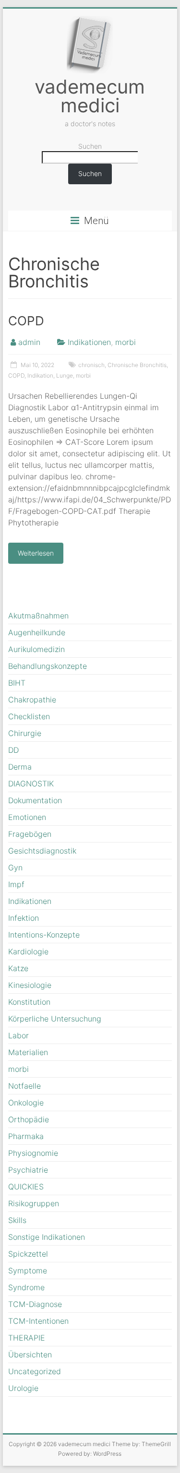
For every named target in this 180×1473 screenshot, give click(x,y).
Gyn (15, 867)
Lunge (64, 375)
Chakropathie (32, 699)
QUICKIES (26, 1186)
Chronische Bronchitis (137, 364)
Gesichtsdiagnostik (42, 850)
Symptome (27, 1270)
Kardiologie (28, 951)
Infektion (23, 918)
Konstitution (29, 1002)
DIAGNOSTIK (31, 783)
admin (29, 342)
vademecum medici (90, 96)
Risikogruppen (33, 1203)
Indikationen (89, 342)
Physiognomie (33, 1153)
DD (13, 750)
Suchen (90, 146)
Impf (16, 884)
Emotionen (27, 817)
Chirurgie (24, 733)
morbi (125, 342)
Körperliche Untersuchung (54, 1018)
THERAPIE (26, 1337)
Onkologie (26, 1102)
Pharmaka (26, 1136)
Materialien (28, 1052)
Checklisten (29, 716)
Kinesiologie (29, 985)
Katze (18, 968)
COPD (26, 320)
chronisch (91, 364)
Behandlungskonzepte (47, 666)
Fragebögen (29, 834)
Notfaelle (24, 1086)
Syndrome (26, 1287)
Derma (20, 767)
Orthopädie (28, 1119)
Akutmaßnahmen (38, 615)
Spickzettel (28, 1254)
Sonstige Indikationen (46, 1237)
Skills (17, 1220)
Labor (18, 1035)
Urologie (23, 1388)
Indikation (40, 375)
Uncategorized (34, 1371)
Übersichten (30, 1354)
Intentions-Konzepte (44, 934)
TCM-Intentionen (38, 1321)
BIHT (16, 683)
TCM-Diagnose (35, 1304)
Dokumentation (35, 800)
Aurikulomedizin (36, 649)
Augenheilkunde (36, 632)
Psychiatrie (28, 1170)
